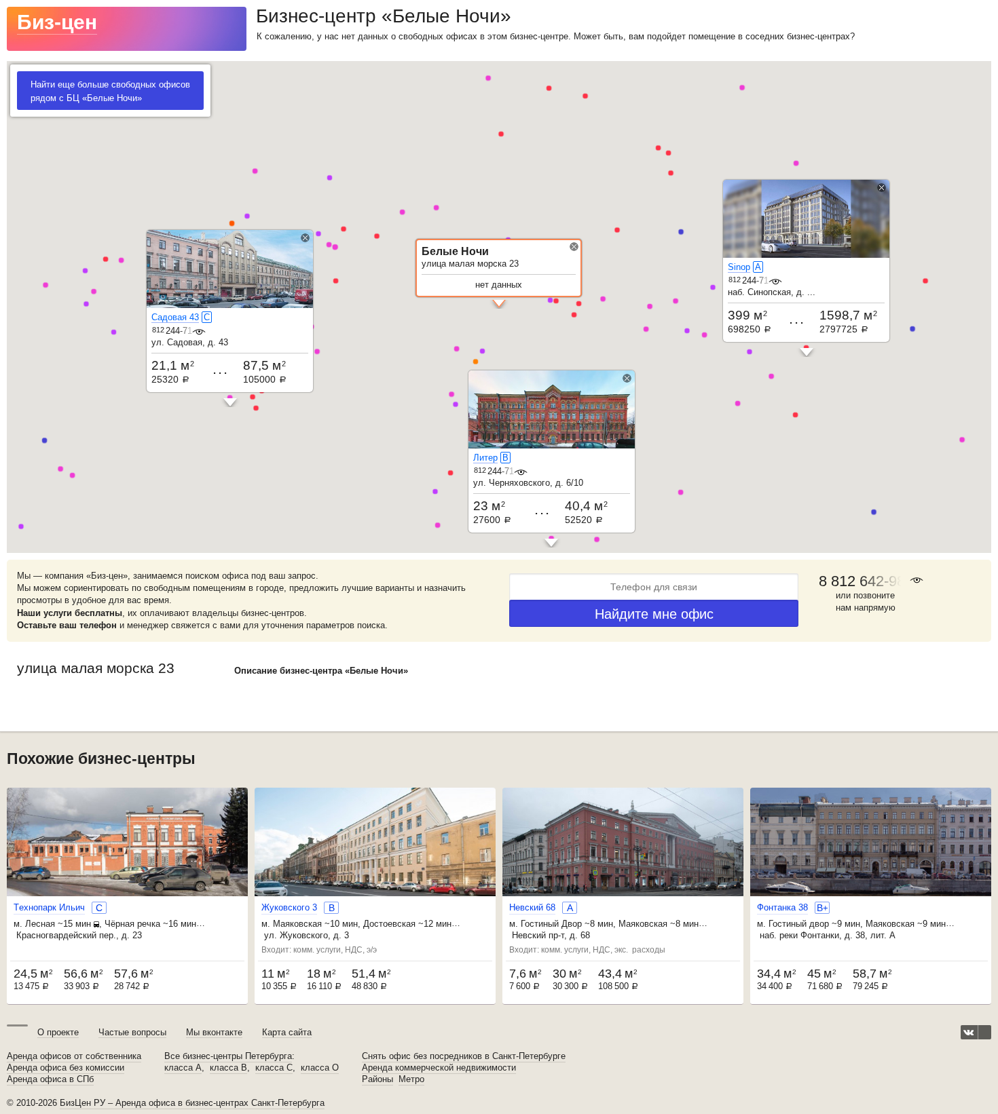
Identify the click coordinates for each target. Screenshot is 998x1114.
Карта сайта (287, 1032)
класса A (183, 1068)
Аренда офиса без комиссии (65, 1068)
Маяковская (297, 924)
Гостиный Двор (551, 924)
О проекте (58, 1032)
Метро (411, 1079)
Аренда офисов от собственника (74, 1056)
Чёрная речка (132, 924)
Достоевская (389, 924)
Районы (377, 1079)
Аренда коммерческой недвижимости (439, 1068)
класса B (228, 1068)
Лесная (40, 924)
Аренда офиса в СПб (50, 1079)
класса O (320, 1068)
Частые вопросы (132, 1032)
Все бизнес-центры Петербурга (228, 1056)
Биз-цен (57, 22)
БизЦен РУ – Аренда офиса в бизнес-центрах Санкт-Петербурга (192, 1103)
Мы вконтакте (214, 1032)
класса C (274, 1068)
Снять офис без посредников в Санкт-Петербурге (464, 1056)
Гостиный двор (799, 924)
